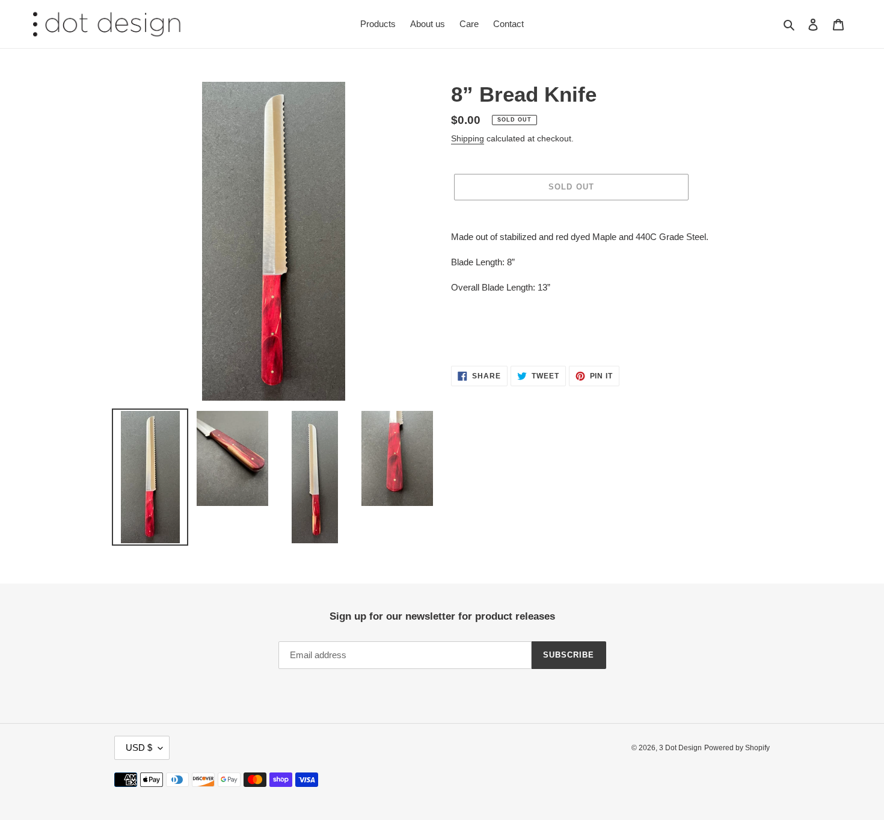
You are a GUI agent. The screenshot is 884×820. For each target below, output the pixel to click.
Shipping (467, 138)
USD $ (139, 747)
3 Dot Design (680, 748)
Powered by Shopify (737, 748)
